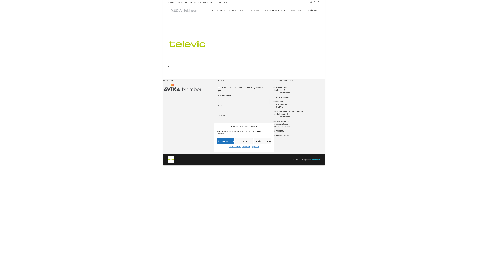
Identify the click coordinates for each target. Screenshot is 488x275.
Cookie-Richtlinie (235, 147)
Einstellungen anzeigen (263, 141)
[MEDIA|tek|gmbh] (171, 159)
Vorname (222, 115)
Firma (220, 105)
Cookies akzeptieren (226, 141)
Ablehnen (244, 141)
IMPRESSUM (278, 131)
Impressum (255, 147)
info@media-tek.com (281, 121)
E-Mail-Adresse (224, 95)
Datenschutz (246, 147)
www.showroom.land (281, 127)
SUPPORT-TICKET (281, 135)
